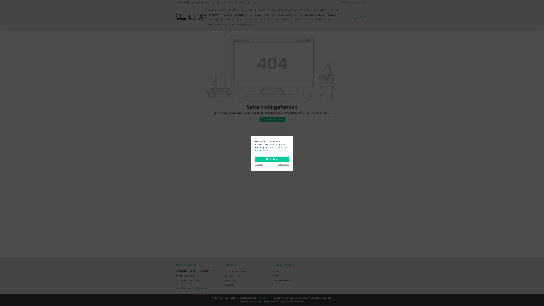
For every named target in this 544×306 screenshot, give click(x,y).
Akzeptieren (272, 159)
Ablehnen (259, 165)
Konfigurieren (283, 165)
